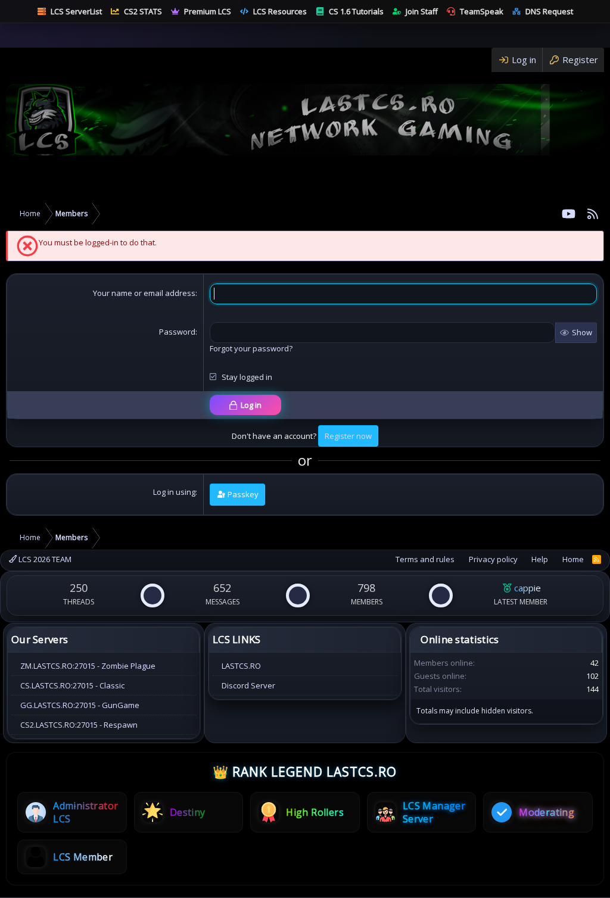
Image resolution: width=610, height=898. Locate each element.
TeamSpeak (481, 11)
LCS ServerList (76, 11)
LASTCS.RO (241, 665)
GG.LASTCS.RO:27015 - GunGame (79, 705)
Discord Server (248, 685)
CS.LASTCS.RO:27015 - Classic (72, 685)
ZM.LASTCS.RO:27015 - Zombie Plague (87, 665)
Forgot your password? (251, 348)
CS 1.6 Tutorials (356, 11)
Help (539, 559)
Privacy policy (493, 559)
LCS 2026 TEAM (44, 559)
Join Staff (422, 11)
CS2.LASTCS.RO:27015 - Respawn (79, 724)
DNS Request (549, 11)
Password (177, 331)
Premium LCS (207, 11)
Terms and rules (425, 559)
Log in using (174, 492)
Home (573, 559)
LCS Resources (280, 11)
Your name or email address (144, 293)
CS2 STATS (143, 11)
